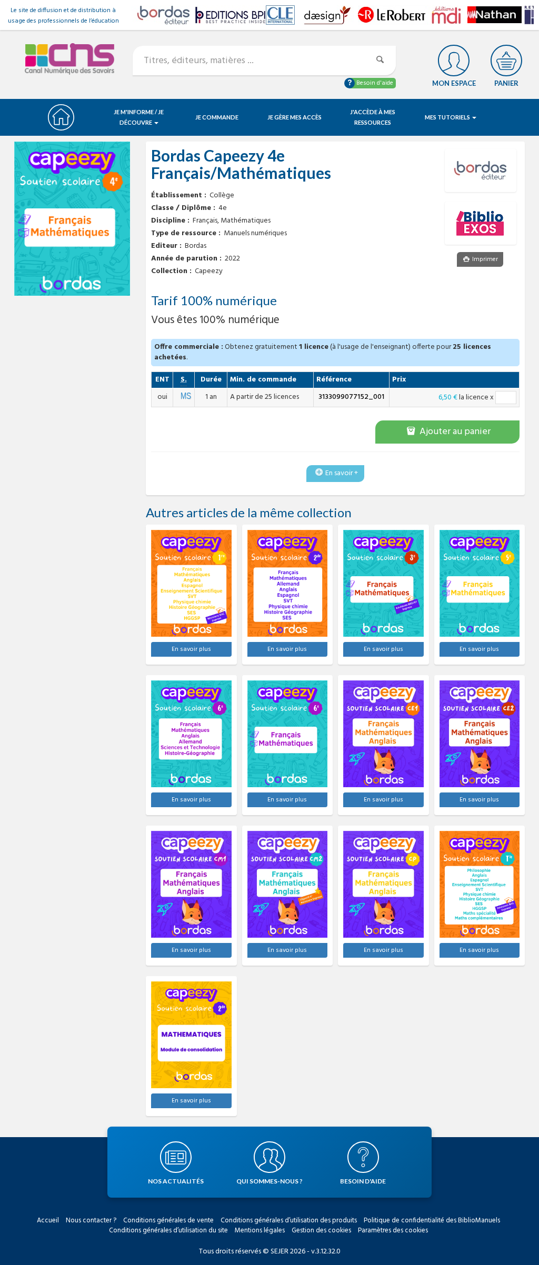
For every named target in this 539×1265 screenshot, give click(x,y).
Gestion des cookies (321, 1230)
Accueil (48, 1220)
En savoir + (341, 473)
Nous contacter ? (91, 1220)
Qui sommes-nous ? (269, 1181)
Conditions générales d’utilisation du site (168, 1230)
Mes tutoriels (448, 117)
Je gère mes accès (294, 117)
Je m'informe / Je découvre (139, 117)
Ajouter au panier (454, 431)
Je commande (216, 117)
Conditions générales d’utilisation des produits (289, 1220)
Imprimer (484, 259)
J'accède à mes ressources (372, 117)
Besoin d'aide (374, 83)
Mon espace (454, 83)
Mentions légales (260, 1230)
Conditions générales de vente (168, 1220)
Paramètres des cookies (393, 1230)
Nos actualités (176, 1181)
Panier (506, 83)
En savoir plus (191, 649)
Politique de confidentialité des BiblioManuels (432, 1220)
